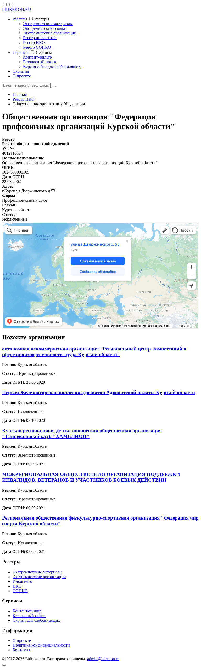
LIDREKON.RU (16, 9)
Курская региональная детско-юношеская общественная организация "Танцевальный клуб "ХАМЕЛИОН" (82, 433)
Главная (20, 94)
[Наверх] (4, 665)
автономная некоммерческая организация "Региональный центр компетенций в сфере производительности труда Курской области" (94, 351)
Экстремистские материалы (48, 23)
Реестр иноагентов (40, 38)
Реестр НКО (34, 42)
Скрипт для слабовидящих (36, 620)
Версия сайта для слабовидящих (52, 66)
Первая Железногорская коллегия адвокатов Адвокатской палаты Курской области (98, 392)
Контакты (21, 650)
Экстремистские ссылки (44, 28)
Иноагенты (23, 581)
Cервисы (21, 52)
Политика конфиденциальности (41, 645)
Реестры (20, 19)
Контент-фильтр (37, 57)
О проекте (22, 76)
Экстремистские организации (49, 33)
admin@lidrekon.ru (103, 659)
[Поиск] (54, 86)
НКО (17, 586)
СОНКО (20, 591)
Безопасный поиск (39, 62)
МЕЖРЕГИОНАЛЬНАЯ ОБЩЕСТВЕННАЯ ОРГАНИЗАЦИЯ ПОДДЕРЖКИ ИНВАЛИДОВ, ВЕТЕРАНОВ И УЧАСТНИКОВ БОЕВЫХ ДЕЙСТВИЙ (91, 477)
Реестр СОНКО (37, 47)
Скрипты (21, 71)
